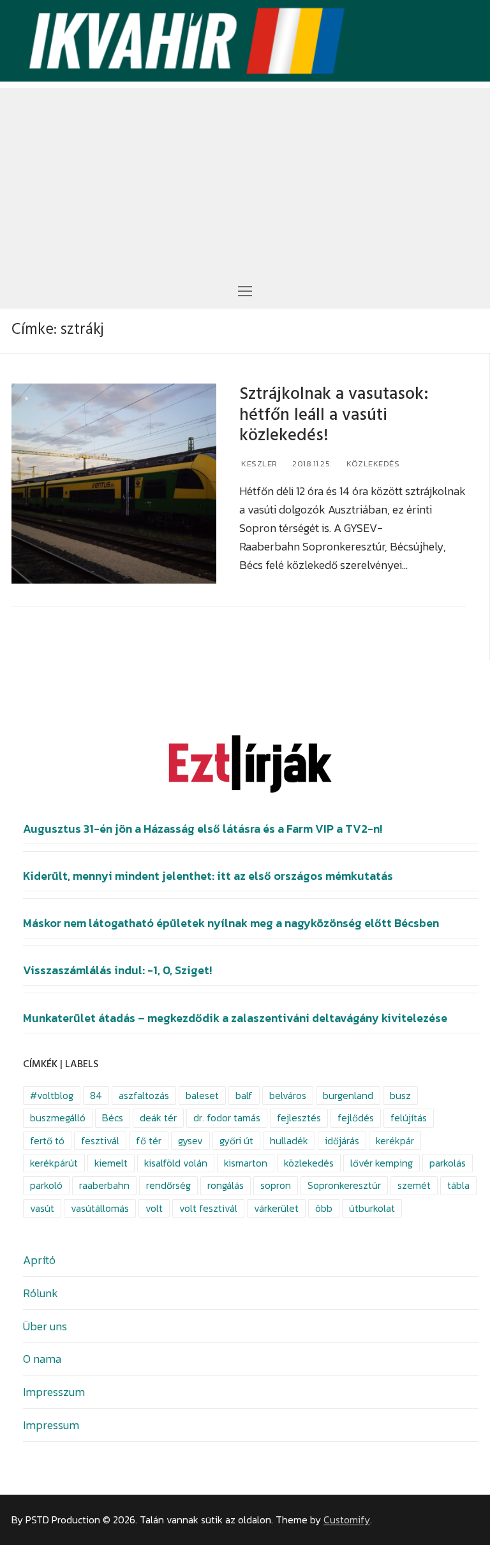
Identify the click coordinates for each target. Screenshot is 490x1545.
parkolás (447, 1163)
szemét (414, 1185)
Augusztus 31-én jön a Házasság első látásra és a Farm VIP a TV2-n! (202, 829)
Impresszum (54, 1391)
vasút (42, 1208)
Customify (346, 1520)
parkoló (46, 1185)
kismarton (245, 1163)
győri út (236, 1140)
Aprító (39, 1259)
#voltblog (51, 1095)
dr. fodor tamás (226, 1117)
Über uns (45, 1326)
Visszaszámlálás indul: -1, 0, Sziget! (117, 970)
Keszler (258, 463)
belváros (287, 1095)
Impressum (51, 1425)
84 (96, 1095)
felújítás (408, 1117)
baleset (202, 1095)
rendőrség (168, 1185)
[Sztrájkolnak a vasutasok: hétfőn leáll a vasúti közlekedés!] (113, 484)
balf (244, 1095)
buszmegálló (57, 1117)
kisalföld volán (175, 1163)
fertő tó (47, 1140)
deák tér (158, 1117)
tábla (458, 1185)
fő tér (148, 1140)
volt (154, 1208)
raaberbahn (104, 1185)
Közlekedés (372, 463)
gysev (190, 1140)
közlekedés (309, 1163)
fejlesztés (299, 1117)
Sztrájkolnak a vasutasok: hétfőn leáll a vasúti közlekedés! (334, 415)
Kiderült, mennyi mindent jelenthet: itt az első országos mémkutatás (208, 876)
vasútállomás (100, 1208)
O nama (42, 1358)
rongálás (225, 1185)
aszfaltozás (144, 1095)
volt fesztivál (208, 1208)
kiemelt (111, 1163)
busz (400, 1095)
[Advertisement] (245, 177)
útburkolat (372, 1208)
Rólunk (40, 1293)
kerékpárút (54, 1163)
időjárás (342, 1140)
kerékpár (395, 1140)
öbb (323, 1208)
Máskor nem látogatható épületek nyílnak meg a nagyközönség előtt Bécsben (231, 923)
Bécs (112, 1117)
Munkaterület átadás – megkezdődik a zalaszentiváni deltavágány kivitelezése (235, 1018)
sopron (275, 1185)
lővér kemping (381, 1163)
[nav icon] (245, 290)
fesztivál (100, 1140)
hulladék (289, 1140)
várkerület (276, 1208)
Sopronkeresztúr (344, 1185)
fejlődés (356, 1117)
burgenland (348, 1095)
